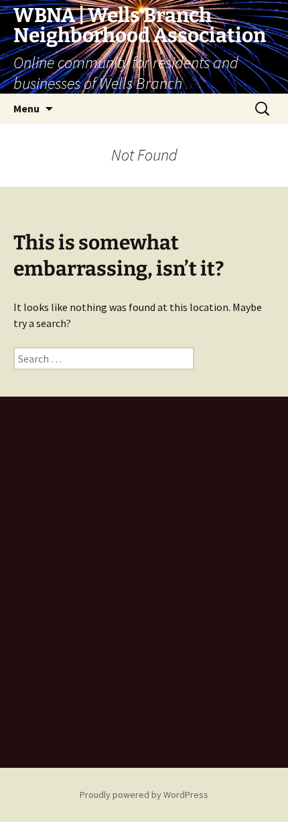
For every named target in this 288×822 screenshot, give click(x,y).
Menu (26, 108)
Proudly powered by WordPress (144, 795)
